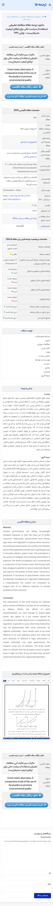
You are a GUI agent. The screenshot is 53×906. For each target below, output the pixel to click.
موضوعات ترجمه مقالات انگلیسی (30, 17)
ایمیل (49, 884)
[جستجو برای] (49, 6)
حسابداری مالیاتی (30, 157)
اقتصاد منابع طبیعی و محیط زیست (23, 153)
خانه (43, 17)
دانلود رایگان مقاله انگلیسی (25, 86)
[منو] (3, 6)
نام (50, 873)
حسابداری (24, 142)
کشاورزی (33, 142)
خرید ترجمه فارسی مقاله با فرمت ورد (25, 96)
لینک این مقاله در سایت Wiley (24, 218)
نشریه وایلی (45, 226)
